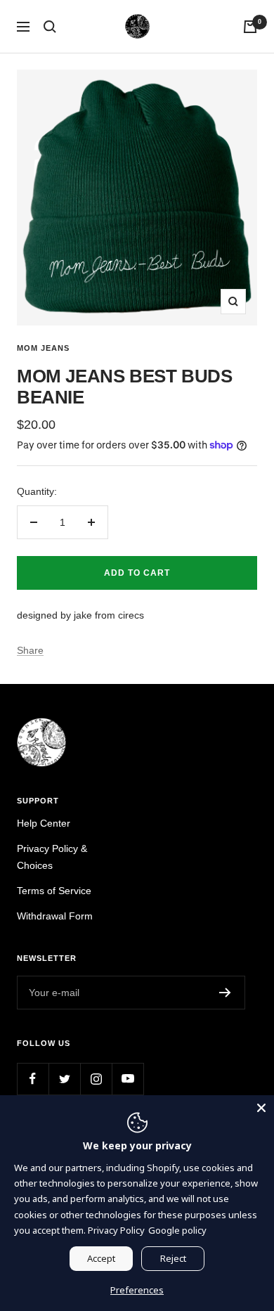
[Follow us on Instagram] (96, 1078)
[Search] (50, 26)
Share (30, 650)
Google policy (177, 1230)
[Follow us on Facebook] (32, 1078)
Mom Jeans (43, 348)
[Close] (261, 1108)
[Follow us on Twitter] (64, 1078)
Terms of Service (54, 890)
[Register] (225, 992)
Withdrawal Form (55, 916)
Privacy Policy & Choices (52, 857)
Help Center (43, 823)
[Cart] (250, 26)
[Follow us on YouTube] (127, 1078)
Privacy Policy (116, 1230)
